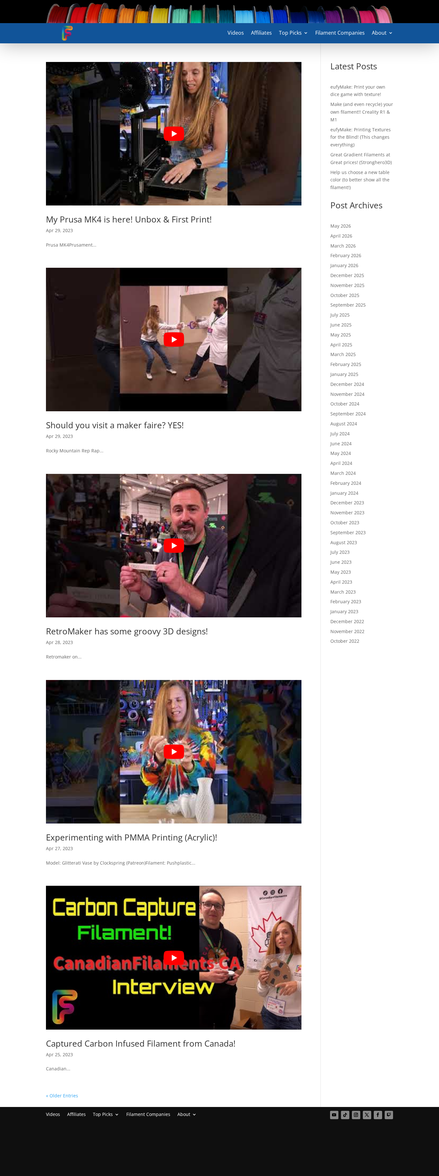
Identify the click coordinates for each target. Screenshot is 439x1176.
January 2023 (344, 611)
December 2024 (347, 384)
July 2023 (340, 552)
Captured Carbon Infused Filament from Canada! (141, 1043)
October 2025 (344, 295)
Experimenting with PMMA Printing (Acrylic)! (131, 837)
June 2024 (341, 443)
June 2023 (341, 562)
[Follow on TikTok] (345, 1115)
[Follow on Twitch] (389, 1115)
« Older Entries (62, 1096)
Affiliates (261, 33)
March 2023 (343, 592)
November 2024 (347, 394)
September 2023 (348, 532)
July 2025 (340, 315)
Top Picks (290, 33)
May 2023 (340, 572)
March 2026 (343, 246)
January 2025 (344, 374)
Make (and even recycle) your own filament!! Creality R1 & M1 (361, 112)
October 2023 (344, 522)
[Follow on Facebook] (378, 1115)
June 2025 (341, 325)
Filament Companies (340, 33)
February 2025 (345, 364)
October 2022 (344, 641)
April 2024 (341, 463)
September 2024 (348, 414)
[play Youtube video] (173, 133)
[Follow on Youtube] (334, 1115)
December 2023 (347, 503)
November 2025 (347, 285)
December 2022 (347, 621)
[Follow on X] (367, 1115)
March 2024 (343, 473)
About (379, 33)
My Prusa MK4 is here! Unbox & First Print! (129, 219)
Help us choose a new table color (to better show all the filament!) (360, 180)
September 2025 (348, 305)
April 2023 (341, 582)
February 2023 (345, 601)
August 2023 (343, 542)
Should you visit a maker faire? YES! (115, 425)
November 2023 (347, 513)
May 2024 (340, 453)
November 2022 (347, 631)
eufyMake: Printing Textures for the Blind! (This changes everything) (360, 137)
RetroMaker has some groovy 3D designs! (127, 631)
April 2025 (341, 345)
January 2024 (344, 493)
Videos (236, 33)
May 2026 (340, 226)
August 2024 (343, 424)
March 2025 (343, 354)
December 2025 (347, 275)
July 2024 (340, 434)
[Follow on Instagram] (356, 1115)
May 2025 (340, 335)
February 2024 (345, 483)
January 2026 (344, 265)
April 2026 (341, 236)
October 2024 (344, 404)
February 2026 (345, 255)
